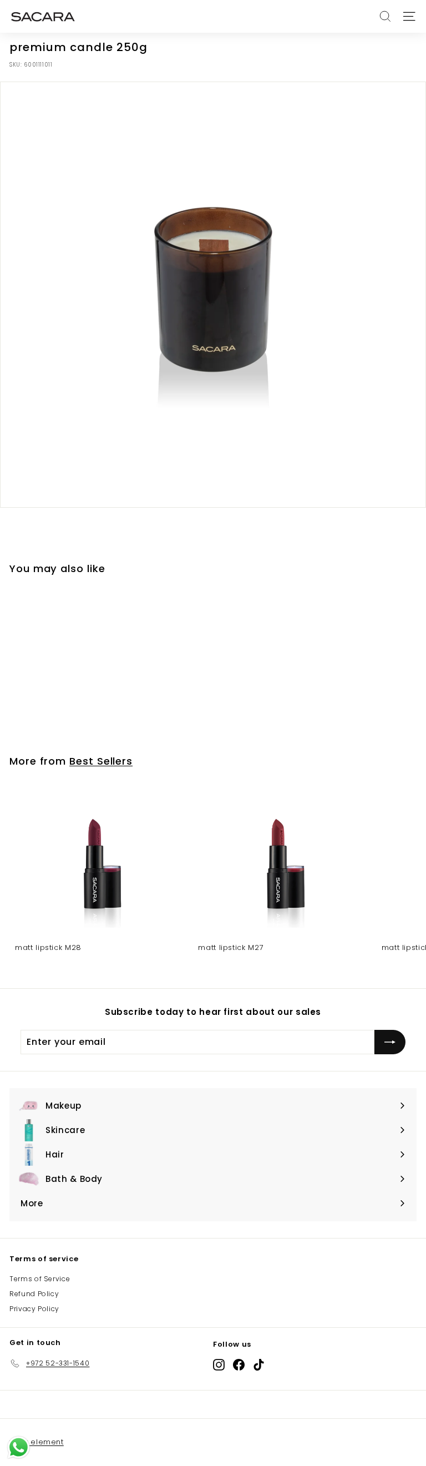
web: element (36, 1442)
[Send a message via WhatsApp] (19, 1447)
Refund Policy (34, 1293)
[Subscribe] (389, 1042)
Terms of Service (39, 1278)
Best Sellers (101, 761)
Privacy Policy (34, 1308)
